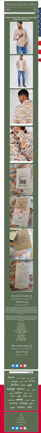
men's (21, 389)
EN (20, 424)
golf (30, 385)
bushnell (14, 381)
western (13, 403)
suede (33, 390)
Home (21, 414)
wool (18, 378)
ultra (26, 393)
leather (21, 407)
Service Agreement (21, 422)
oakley (18, 392)
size (29, 407)
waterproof (11, 400)
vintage (24, 403)
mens (20, 399)
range (11, 389)
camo (28, 390)
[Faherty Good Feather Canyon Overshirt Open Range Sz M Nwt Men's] (21, 38)
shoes (11, 393)
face (31, 403)
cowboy (21, 381)
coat (28, 378)
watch (33, 378)
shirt (8, 381)
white (19, 396)
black (11, 377)
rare (26, 381)
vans (25, 396)
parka (23, 385)
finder (12, 408)
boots (31, 393)
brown (32, 381)
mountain (27, 400)
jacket (15, 384)
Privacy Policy (21, 419)
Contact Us (21, 417)
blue (30, 396)
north (12, 396)
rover (33, 400)
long (23, 378)
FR (22, 424)
